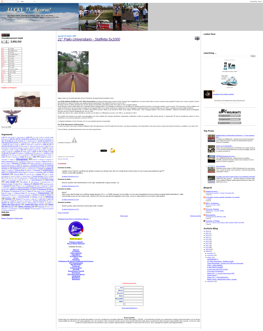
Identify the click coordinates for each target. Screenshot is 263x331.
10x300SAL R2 (21, 140)
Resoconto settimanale (24, 195)
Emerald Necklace (37, 176)
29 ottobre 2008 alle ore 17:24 (70, 186)
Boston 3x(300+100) (35, 163)
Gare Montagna (37, 180)
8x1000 (42, 157)
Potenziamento (44, 193)
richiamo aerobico (6, 197)
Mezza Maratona (23, 189)
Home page (124, 216)
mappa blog (6, 187)
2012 (207, 243)
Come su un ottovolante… (224, 146)
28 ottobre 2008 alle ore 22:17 (70, 176)
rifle (41, 197)
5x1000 (13, 153)
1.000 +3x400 (20, 137)
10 (33, 137)
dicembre (210, 253)
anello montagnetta (7, 161)
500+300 (6, 153)
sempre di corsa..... (212, 191)
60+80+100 (26, 155)
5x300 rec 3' (38, 153)
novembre (210, 255)
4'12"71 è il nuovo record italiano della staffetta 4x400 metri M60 (225, 222)
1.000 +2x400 (10, 137)
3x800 (16, 149)
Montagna (7, 191)
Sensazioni (19, 200)
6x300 (9, 156)
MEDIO (12, 189)
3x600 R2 (51, 148)
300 (50, 144)
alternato (41, 159)
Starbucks (41, 202)
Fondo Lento (33, 178)
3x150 (26, 148)
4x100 (44, 149)
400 (22, 149)
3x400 (44, 148)
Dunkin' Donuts (26, 176)
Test (48, 206)
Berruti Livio (31, 161)
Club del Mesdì (19, 170)
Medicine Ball (4, 189)
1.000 (3, 137)
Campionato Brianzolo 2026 (36, 166)
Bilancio (44, 161)
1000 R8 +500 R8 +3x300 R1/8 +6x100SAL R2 (24, 139)
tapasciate (41, 206)
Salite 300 (50, 199)
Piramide (48, 191)
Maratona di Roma (37, 187)
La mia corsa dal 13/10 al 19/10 (217, 269)
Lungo (38, 185)
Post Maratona (31, 193)
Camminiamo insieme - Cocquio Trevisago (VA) (220, 193)
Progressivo (5, 195)
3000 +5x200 (24, 146)
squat (11, 202)
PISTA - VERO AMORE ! (215, 265)
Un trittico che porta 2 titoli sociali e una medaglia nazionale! (235, 176)
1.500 (28, 137)
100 (37, 137)
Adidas (11, 159)
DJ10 (45, 174)
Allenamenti (22, 159)
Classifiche (10, 170)
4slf (39, 149)
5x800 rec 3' (5, 155)
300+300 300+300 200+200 (9, 146)
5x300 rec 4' (47, 153)
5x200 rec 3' (29, 153)
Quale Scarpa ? (212, 275)
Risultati (18, 199)
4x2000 (3, 151)
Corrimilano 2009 (41, 172)
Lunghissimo (30, 186)
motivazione (16, 191)
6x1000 (49, 155)
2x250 (16, 144)
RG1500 (35, 195)
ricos (14, 197)
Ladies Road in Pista (48, 184)
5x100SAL (20, 153)
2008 (207, 251)
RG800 (49, 195)
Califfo (18, 165)
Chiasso (23, 168)
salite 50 (5, 200)
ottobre (209, 257)
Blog (51, 161)
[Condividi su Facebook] (74, 142)
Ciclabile (48, 168)
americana (48, 159)
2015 (207, 237)
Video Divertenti (36, 208)
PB (43, 191)
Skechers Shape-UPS (39, 201)
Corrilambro (31, 172)
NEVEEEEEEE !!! (212, 259)
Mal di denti (44, 185)
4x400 (34, 151)
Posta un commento (63, 212)
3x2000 (31, 148)
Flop (12, 178)
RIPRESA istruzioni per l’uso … (226, 156)
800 (34, 157)
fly (16, 178)
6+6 (20, 155)
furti (25, 179)
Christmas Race (32, 168)
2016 (207, 235)
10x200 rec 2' (11, 141)
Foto (20, 180)
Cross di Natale (19, 174)
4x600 (46, 151)
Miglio (34, 189)
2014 (207, 239)
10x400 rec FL (32, 140)
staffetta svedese (32, 202)
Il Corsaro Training (212, 209)
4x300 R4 (9, 151)
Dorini (12, 176)
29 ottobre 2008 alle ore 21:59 (70, 199)
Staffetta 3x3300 (20, 202)
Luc (23, 185)
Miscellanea (42, 189)
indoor (17, 184)
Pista (3, 193)
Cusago (38, 174)
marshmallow (48, 187)
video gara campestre (48, 208)
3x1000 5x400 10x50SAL (16, 148)
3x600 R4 (5, 149)
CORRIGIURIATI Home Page (17, 172)
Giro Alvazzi (24, 182)
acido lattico (4, 159)
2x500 (22, 144)
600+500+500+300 (40, 155)
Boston (24, 163)
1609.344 (39, 142)
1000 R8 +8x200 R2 (46, 139)
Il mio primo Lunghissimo (215, 271)
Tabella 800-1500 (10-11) (34, 204)
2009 (207, 249)
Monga (51, 189)
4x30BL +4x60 (26, 151)
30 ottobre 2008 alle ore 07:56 (70, 209)
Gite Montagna (35, 182)
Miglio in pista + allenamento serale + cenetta (222, 279)
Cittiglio (3, 170)
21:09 (72, 156)
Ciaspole (40, 168)
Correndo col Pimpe (213, 221)
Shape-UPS (28, 200)
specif (50, 200)
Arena (16, 161)
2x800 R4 (37, 144)
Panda (29, 191)
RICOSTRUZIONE (23, 197)
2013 (207, 241)
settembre (210, 281)
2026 (207, 231)
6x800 (22, 157)
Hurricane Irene (46, 182)
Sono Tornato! (220, 166)
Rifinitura (34, 197)
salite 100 (34, 199)
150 (33, 142)
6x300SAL (15, 156)
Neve (23, 191)
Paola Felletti (37, 191)
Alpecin (35, 159)
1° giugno (208, 199)
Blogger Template (7, 218)
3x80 (11, 149)
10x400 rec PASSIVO (44, 141)
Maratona (13, 187)
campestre (25, 165)
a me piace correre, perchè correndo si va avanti (222, 197)
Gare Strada (10, 182)
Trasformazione (13, 208)
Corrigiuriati (36, 170)
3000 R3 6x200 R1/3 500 (36, 146)
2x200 (11, 144)
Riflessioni (49, 197)
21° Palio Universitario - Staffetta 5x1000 (89, 39)
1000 (41, 137)
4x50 (40, 151)
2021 (207, 233)
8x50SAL (49, 156)
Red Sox (13, 195)
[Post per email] (74, 156)
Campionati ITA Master (37, 165)
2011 (207, 245)
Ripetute (8, 199)
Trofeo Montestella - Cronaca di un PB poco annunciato (225, 263)
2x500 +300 (30, 144)
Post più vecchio (195, 216)
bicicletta (38, 161)
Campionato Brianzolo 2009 (17, 166)
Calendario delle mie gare (7, 165)
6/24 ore (14, 155)
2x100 (5, 144)
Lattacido (6, 186)
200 (44, 142)
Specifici (4, 202)
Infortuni (36, 184)
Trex (20, 208)
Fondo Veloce (44, 178)
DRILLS (18, 176)
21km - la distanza (212, 203)
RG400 (42, 195)
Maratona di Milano (23, 187)
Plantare (9, 193)
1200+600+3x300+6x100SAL (10, 142)
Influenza (27, 184)
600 (32, 155)
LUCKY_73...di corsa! (29, 9)
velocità (27, 208)
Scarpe (12, 201)
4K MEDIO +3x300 (31, 149)
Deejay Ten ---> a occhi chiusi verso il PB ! (221, 273)
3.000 (44, 144)
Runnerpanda (210, 215)
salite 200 (42, 199)
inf (21, 184)
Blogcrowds (19, 218)
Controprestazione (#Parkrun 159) (216, 216)
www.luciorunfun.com (8, 210)
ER (47, 176)
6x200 (3, 157)
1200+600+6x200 (25, 142)
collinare (29, 170)
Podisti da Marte (19, 193)
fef (7, 178)
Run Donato (26, 199)
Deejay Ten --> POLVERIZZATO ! (218, 277)
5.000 (52, 151)
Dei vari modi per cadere (213, 205)
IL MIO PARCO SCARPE (215, 267)
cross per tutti (30, 174)
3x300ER (38, 148)
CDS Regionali (14, 168)
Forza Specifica (12, 179)
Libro (19, 185)
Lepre (13, 186)
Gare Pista (49, 180)
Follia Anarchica (23, 178)
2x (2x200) (51, 142)
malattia (51, 185)
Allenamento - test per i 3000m (215, 211)
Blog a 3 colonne (5, 163)
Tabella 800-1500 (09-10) (11, 204)
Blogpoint (15, 163)
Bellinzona (22, 161)
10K (2, 141)
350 (47, 146)
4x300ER (17, 151)
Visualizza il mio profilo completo (223, 94)
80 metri (29, 156)
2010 (207, 247)
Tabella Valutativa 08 (26, 207)
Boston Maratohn (47, 163)
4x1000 (50, 149)
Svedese (49, 202)
